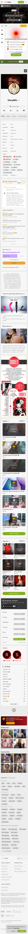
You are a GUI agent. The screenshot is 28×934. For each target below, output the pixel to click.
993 (6, 557)
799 (17, 589)
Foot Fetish (18, 156)
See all (21, 421)
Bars (15, 162)
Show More (13, 704)
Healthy (15, 167)
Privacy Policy (4, 866)
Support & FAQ (4, 887)
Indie (14, 170)
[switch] (14, 606)
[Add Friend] (17, 110)
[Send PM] (24, 110)
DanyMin (4, 778)
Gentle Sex (8, 159)
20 (5, 511)
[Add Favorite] (2, 25)
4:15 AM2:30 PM (18, 614)
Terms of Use (4, 868)
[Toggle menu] (1, 2)
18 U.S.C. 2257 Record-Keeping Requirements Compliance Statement (11, 921)
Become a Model (18, 866)
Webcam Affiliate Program (20, 871)
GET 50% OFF (10, 723)
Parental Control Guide (6, 877)
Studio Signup (17, 868)
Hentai (6, 170)
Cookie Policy (16, 928)
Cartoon (18, 164)
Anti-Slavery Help (5, 879)
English (20, 858)
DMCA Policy (4, 871)
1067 (6, 589)
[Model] (25, 70)
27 (5, 573)
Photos (23, 6)
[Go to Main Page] (8, 2)
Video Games (8, 172)
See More (13, 244)
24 (17, 557)
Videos (15, 6)
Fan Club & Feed (22, 116)
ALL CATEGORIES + (7, 851)
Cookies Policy (4, 874)
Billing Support (4, 890)
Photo (20, 170)
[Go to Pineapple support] (2, 915)
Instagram (13, 175)
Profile (2, 116)
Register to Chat (16, 54)
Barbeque (7, 162)
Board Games (8, 164)
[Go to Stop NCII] (10, 916)
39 (17, 573)
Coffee (7, 167)
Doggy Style (8, 156)
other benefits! (19, 52)
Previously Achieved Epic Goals (11, 267)
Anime (16, 159)
